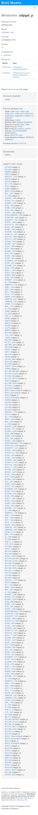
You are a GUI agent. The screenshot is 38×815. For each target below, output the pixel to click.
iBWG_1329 (10, 191)
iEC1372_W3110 (11, 378)
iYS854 (8, 368)
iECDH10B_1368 (11, 217)
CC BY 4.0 (22, 143)
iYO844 (8, 337)
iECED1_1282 (10, 222)
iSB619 (8, 174)
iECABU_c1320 (11, 203)
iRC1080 (8, 332)
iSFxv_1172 (9, 294)
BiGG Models (11, 2)
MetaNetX (14, 143)
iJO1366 (8, 167)
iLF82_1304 (9, 277)
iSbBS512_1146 (11, 284)
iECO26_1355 (10, 241)
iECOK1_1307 (10, 244)
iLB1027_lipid (10, 359)
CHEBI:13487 (14, 111)
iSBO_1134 (9, 287)
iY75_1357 (9, 335)
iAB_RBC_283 (10, 344)
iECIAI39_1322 (11, 231)
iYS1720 (8, 404)
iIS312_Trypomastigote (14, 390)
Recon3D (9, 361)
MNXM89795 (28, 122)
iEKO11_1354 (10, 270)
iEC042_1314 (10, 200)
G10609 (17, 120)
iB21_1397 (9, 193)
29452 (22, 124)
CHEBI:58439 (9, 116)
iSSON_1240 (10, 296)
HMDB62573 (9, 139)
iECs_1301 (9, 253)
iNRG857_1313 (11, 280)
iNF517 (8, 352)
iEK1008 (8, 364)
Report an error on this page (14, 89)
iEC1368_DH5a (11, 383)
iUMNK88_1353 (11, 301)
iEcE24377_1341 (12, 220)
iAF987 (8, 318)
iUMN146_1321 (11, 299)
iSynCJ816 (9, 388)
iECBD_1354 (10, 208)
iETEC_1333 (10, 272)
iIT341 (7, 186)
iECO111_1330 (11, 239)
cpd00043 (20, 129)
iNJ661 (8, 188)
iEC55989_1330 (7, 32)
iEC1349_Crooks (11, 373)
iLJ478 (7, 328)
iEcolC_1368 (10, 246)
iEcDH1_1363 (10, 212)
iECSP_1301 (10, 263)
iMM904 (8, 172)
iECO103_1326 (11, 236)
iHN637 (8, 330)
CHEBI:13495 (24, 111)
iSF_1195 (9, 184)
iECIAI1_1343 (10, 229)
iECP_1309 (9, 248)
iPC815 (8, 181)
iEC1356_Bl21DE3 (12, 371)
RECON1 (8, 340)
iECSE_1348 (10, 256)
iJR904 (8, 311)
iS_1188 (8, 282)
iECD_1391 (9, 210)
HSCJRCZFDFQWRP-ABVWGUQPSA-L (16, 132)
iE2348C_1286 (11, 198)
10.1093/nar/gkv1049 (21, 800)
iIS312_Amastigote (12, 397)
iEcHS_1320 (10, 227)
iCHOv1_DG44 (11, 366)
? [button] (21, 95)
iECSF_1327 (10, 258)
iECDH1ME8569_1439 (14, 215)
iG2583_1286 (10, 275)
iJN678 (8, 320)
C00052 (20, 126)
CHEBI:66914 (19, 116)
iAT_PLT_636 (10, 342)
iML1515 (8, 354)
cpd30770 (27, 129)
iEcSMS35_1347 (11, 260)
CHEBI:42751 (28, 113)
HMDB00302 (30, 137)
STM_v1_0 (9, 316)
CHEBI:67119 (28, 116)
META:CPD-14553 (16, 135)
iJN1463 (8, 402)
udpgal (7, 99)
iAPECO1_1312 (11, 176)
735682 (27, 124)
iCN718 (8, 380)
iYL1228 (8, 313)
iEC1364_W (9, 376)
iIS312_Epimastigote (13, 392)
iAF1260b (9, 347)
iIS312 (7, 395)
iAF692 (8, 325)
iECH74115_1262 (12, 224)
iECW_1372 (9, 268)
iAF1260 (8, 169)
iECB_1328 (9, 205)
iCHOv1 (8, 349)
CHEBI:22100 (19, 113)
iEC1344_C (9, 385)
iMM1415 (8, 323)
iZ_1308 (8, 308)
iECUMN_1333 (11, 265)
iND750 (8, 179)
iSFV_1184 (9, 292)
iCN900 (8, 400)
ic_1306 (8, 195)
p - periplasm (6, 55)
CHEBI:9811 (9, 118)
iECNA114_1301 (11, 234)
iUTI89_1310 (10, 304)
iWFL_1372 (9, 306)
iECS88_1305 (10, 251)
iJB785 (8, 356)
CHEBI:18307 (9, 113)
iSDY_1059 (9, 289)
